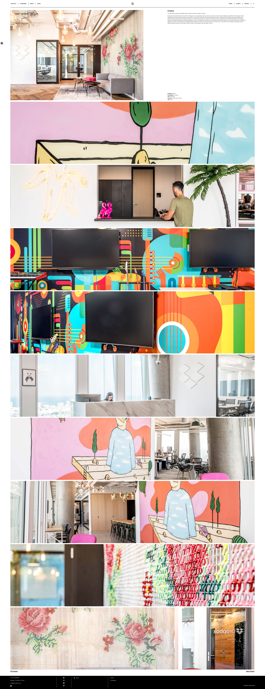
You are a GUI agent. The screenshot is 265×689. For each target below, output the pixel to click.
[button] (2, 43)
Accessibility (113, 680)
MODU (39, 3)
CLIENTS (238, 3)
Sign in (77, 678)
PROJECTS (13, 3)
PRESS (230, 3)
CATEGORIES (23, 3)
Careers (112, 677)
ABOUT (32, 3)
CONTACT (246, 3)
